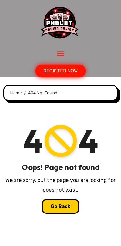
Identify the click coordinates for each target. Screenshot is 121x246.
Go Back (60, 206)
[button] (61, 54)
